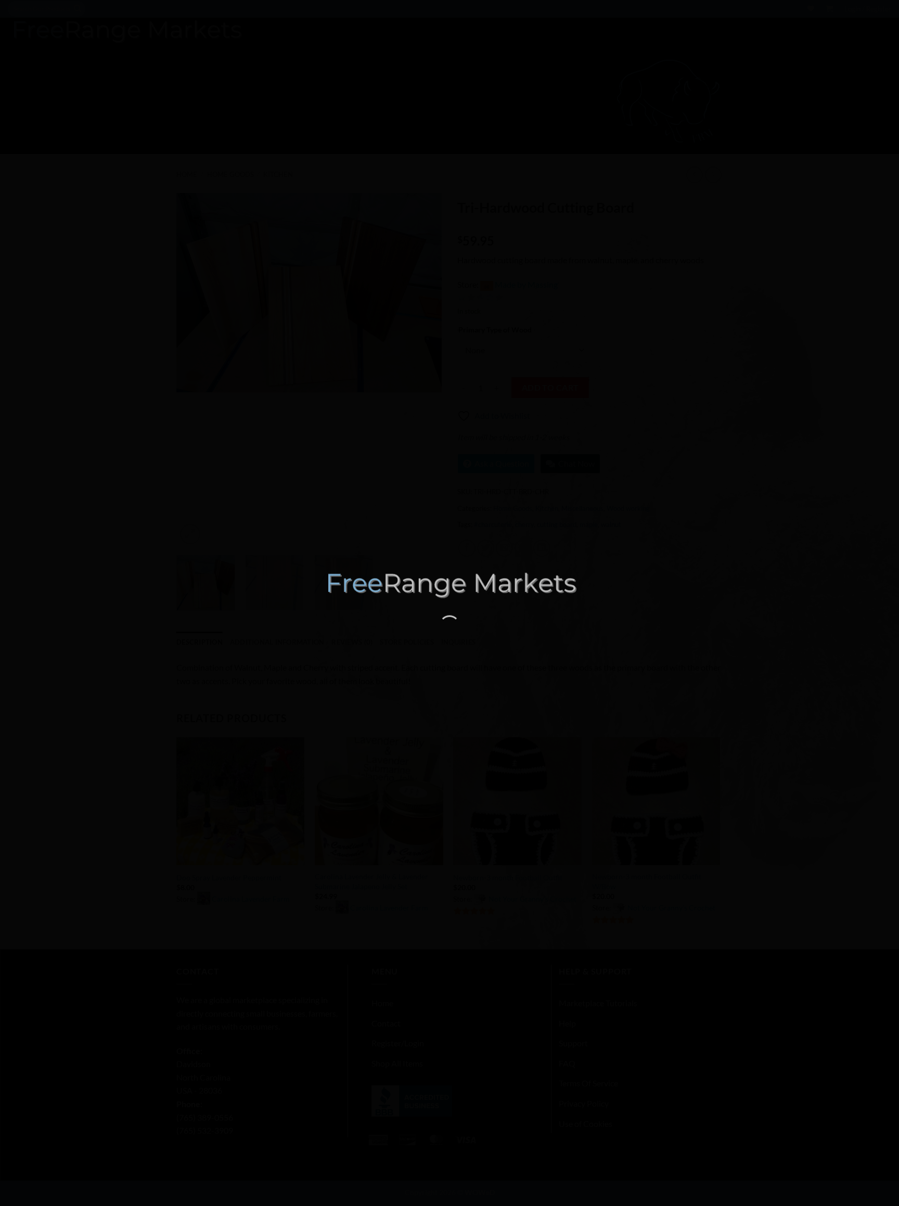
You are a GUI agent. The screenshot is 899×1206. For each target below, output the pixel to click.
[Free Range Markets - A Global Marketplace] (449, 585)
